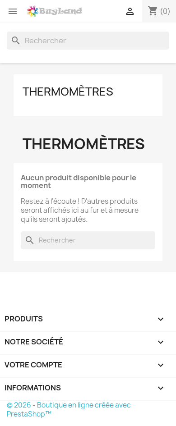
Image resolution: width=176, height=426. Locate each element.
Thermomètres (68, 91)
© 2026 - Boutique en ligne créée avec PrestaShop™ (69, 409)
